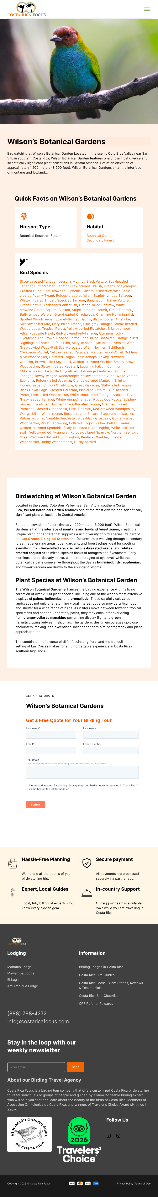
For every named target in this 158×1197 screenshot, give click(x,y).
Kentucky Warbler (94, 437)
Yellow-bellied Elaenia (113, 423)
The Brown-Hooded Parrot (58, 338)
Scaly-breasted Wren (75, 347)
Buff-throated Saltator (51, 286)
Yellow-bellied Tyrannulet (49, 432)
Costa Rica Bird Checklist (98, 996)
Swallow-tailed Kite (35, 324)
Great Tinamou (120, 310)
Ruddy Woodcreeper (56, 442)
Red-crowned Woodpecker (113, 409)
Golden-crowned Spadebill (40, 428)
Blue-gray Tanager (97, 324)
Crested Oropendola (51, 409)
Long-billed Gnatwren (98, 338)
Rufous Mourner (32, 418)
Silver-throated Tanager (38, 281)
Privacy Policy (125, 1183)
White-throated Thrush (37, 300)
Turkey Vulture (117, 300)
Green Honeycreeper (120, 286)
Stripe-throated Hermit (89, 310)
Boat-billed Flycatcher (61, 371)
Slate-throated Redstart (59, 366)
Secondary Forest (100, 240)
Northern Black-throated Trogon (75, 404)
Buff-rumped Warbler (36, 314)
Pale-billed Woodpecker (49, 395)
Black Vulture (97, 281)
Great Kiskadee (87, 385)
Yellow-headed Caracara (69, 352)
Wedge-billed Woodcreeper (41, 414)
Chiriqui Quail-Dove (58, 385)
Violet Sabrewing (54, 423)
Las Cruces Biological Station (45, 539)
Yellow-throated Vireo (97, 376)
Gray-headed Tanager (37, 399)
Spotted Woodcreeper (37, 319)
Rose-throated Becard (81, 414)
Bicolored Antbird (92, 390)
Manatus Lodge (19, 967)
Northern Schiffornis (109, 347)
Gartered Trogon (62, 357)
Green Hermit (30, 305)
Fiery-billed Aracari (66, 324)
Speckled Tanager (71, 300)
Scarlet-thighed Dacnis (73, 319)
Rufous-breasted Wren (73, 295)
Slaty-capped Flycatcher (90, 343)
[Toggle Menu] (147, 9)
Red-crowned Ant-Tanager (76, 333)
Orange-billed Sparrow (96, 305)
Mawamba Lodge (20, 973)
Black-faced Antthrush (60, 305)
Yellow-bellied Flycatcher (86, 328)
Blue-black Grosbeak (94, 418)
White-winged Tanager (73, 399)
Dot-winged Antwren (96, 371)
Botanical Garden (100, 236)
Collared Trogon (81, 423)
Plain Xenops (87, 357)
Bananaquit (95, 300)
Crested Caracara (63, 390)
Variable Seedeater (61, 418)
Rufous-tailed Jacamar (53, 380)
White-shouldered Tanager (90, 395)
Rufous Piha (60, 343)
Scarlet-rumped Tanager (112, 295)
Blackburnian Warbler (116, 414)
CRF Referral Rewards (96, 1004)
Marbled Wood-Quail (107, 352)
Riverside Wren (122, 343)
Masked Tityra (124, 395)
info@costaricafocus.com (38, 1021)
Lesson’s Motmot (71, 281)
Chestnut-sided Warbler (101, 291)
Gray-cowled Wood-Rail (38, 347)
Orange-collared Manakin (92, 380)
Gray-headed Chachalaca (74, 314)
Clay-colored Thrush (86, 286)
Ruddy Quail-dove (107, 399)
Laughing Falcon (92, 366)
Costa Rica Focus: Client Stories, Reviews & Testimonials (111, 985)
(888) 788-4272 (27, 1013)
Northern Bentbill (124, 432)
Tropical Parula (53, 328)
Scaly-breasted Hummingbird (86, 428)
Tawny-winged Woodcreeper (56, 376)
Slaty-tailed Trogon (116, 385)
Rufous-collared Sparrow (90, 432)
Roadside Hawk (41, 333)
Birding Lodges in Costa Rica (101, 967)
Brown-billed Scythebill (53, 362)
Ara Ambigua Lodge (22, 986)
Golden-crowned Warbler (92, 362)
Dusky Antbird (85, 442)
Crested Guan (30, 291)
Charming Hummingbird (114, 314)
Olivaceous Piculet (34, 352)
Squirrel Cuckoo (58, 310)
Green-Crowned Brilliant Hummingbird (49, 437)
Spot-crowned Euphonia (62, 291)
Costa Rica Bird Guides (97, 975)
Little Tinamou (80, 409)
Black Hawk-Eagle (34, 390)
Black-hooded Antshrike (111, 319)
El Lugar (13, 980)
